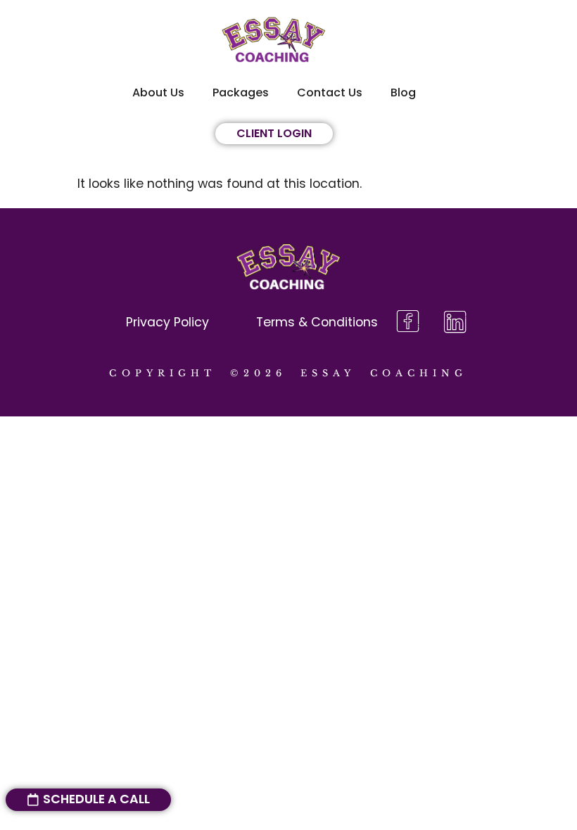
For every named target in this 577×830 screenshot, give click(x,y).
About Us (158, 92)
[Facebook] (408, 322)
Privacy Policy (167, 322)
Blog (403, 92)
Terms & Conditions (317, 322)
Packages (241, 92)
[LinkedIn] (455, 322)
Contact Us (329, 92)
